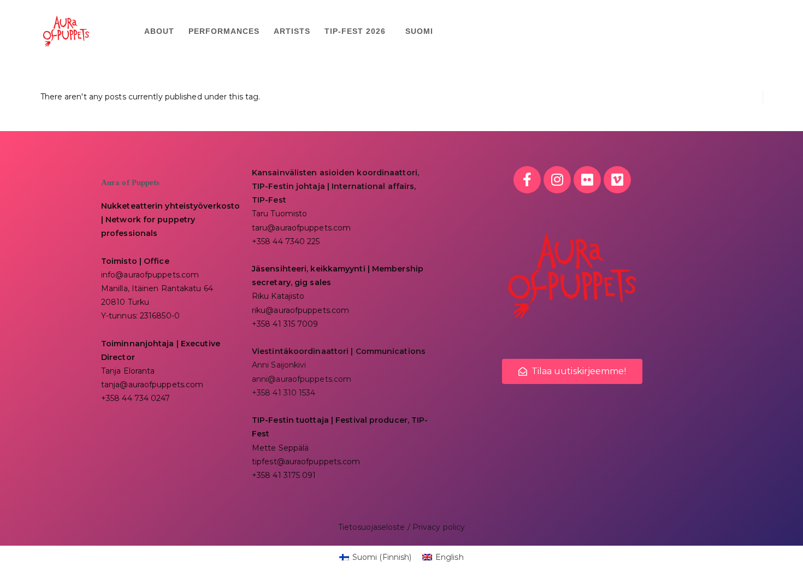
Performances (223, 31)
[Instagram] (557, 179)
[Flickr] (587, 179)
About (159, 31)
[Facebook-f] (527, 179)
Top (777, 559)
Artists (292, 31)
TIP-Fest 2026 (355, 31)
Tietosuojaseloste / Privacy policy (401, 527)
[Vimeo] (617, 179)
